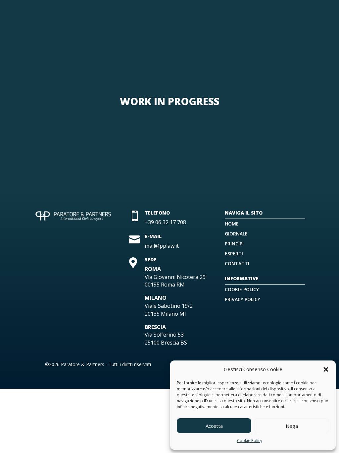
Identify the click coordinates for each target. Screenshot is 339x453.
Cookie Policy (249, 440)
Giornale (236, 234)
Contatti (237, 264)
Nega (292, 425)
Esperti (234, 254)
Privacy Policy (242, 299)
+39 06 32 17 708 (165, 222)
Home (232, 224)
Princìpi (234, 244)
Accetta (214, 425)
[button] (325, 369)
